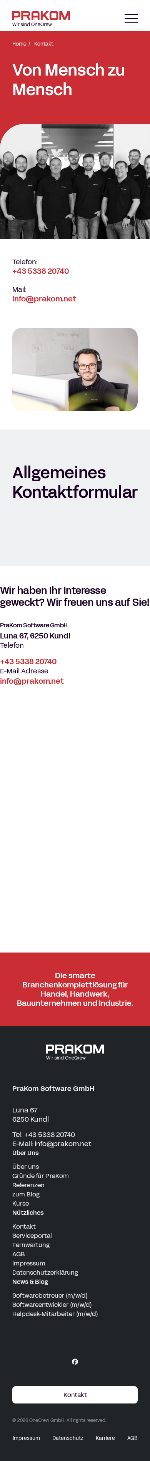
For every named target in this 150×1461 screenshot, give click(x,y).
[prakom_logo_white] (75, 1052)
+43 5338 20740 (40, 271)
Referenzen (28, 1185)
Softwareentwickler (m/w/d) (52, 1304)
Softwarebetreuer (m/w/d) (50, 1295)
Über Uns (25, 1152)
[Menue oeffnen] (131, 18)
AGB (18, 1254)
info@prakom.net (44, 298)
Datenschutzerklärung (45, 1272)
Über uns (25, 1166)
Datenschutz (67, 1438)
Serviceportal (32, 1235)
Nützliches (28, 1212)
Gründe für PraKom (40, 1175)
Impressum (28, 1263)
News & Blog (30, 1281)
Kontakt (24, 1226)
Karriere (105, 1438)
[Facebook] (75, 1361)
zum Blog (26, 1194)
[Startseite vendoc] (41, 18)
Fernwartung (31, 1245)
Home (19, 44)
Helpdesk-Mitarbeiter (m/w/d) (55, 1314)
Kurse (20, 1203)
